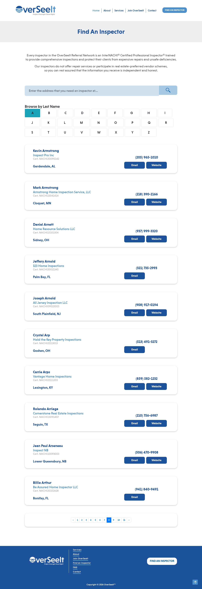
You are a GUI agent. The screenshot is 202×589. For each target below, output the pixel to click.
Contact (152, 10)
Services (119, 10)
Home (95, 10)
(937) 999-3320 (147, 231)
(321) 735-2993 (146, 268)
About (106, 10)
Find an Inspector (82, 563)
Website (156, 165)
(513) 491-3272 (146, 342)
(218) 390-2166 (147, 194)
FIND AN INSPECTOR (174, 10)
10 (119, 520)
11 (124, 520)
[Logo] (47, 561)
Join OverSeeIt (136, 10)
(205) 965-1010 (146, 157)
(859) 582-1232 (146, 378)
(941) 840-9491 (146, 489)
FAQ (75, 567)
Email (134, 165)
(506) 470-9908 (146, 452)
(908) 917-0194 (146, 305)
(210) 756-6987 (147, 415)
